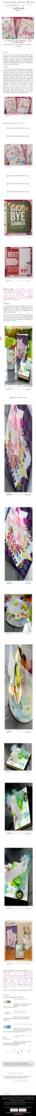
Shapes (13, 983)
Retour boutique (10, 2)
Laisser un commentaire (25, 44)
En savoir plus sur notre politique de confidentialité (18, 1113)
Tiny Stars (19, 298)
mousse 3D (16, 300)
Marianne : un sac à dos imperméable (15, 1063)
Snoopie (19, 46)
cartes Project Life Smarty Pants (16, 86)
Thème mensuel (11, 44)
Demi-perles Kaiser (17, 975)
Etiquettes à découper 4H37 (18, 977)
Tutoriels (22, 2)
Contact (31, 2)
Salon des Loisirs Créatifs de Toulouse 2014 (19, 1065)
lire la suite (21, 123)
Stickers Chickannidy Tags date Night (18, 977)
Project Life (25, 77)
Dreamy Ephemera (17, 980)
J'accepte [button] (14, 1110)
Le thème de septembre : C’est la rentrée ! (18, 41)
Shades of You (17, 986)
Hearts (26, 298)
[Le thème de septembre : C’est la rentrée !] (18, 32)
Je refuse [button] (22, 1110)
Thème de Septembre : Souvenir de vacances (21, 1011)
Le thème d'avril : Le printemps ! (23, 1024)
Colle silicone (17, 972)
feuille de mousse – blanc (19, 297)
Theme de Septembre (20, 999)
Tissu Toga (12, 984)
